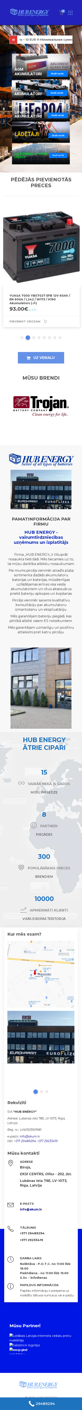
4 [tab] (39, 337)
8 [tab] (60, 337)
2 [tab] (27, 337)
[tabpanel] (40, 1037)
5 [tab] (44, 337)
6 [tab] (49, 337)
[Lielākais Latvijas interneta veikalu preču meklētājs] (41, 1338)
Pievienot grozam (24, 318)
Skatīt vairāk (57, 73)
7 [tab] (54, 337)
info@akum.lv (30, 1136)
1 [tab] (22, 337)
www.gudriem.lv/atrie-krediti (18, 1351)
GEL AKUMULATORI (28, 91)
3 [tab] (33, 337)
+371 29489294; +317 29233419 (36, 1141)
